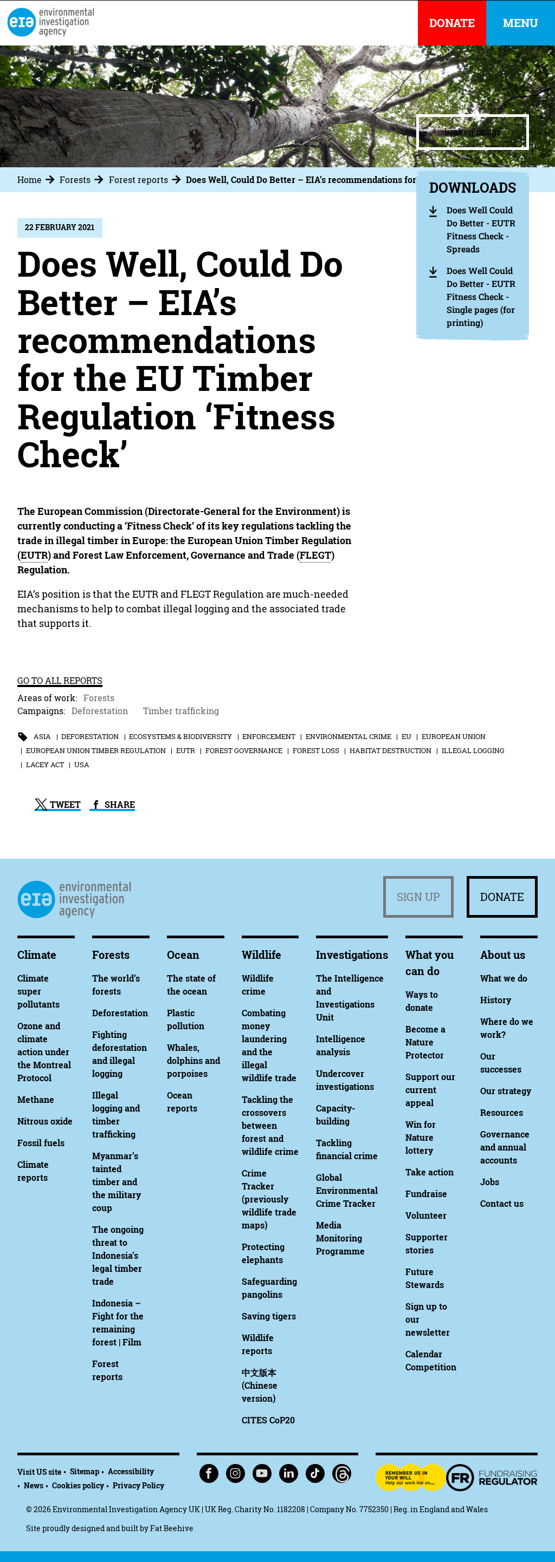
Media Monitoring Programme (340, 1238)
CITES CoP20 (268, 1420)
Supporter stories (426, 1243)
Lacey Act (45, 764)
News (33, 1485)
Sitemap (84, 1471)
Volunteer (426, 1215)
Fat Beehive (171, 1528)
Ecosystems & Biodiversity (180, 736)
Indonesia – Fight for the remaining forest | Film (118, 1322)
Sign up (418, 897)
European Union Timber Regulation (96, 750)
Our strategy (505, 1091)
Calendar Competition (430, 1360)
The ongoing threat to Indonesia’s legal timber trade (118, 1255)
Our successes (500, 1062)
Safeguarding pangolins (269, 1288)
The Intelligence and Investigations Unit (350, 997)
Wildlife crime (258, 984)
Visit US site (39, 1472)
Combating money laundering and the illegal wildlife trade (269, 1045)
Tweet (64, 805)
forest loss (316, 750)
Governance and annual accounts (505, 1147)
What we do (503, 978)
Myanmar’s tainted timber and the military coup (116, 1182)
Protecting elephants (263, 1253)
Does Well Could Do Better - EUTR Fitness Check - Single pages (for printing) (481, 296)
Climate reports (33, 1171)
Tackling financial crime (347, 1149)
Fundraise (426, 1194)
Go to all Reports (59, 681)
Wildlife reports (258, 1344)
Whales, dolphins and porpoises (193, 1061)
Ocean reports (182, 1101)
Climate (36, 954)
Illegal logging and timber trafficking (116, 1114)
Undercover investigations (345, 1080)
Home (29, 180)
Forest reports (138, 180)
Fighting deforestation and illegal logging (119, 1054)
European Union (454, 736)
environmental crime (348, 736)
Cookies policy (78, 1485)
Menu (520, 23)
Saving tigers (269, 1316)
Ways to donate (421, 1001)
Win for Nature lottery (420, 1137)
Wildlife (261, 954)
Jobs (489, 1182)
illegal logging (473, 750)
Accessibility (131, 1471)
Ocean (183, 954)
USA (81, 764)
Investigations (352, 954)
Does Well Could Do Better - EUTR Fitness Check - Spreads (481, 229)
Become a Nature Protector (425, 1042)
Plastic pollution (185, 1019)
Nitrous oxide (45, 1121)
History (495, 1000)
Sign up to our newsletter (427, 1319)
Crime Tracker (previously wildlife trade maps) (269, 1199)
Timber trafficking (181, 711)
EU (406, 736)
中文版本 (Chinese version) (260, 1385)
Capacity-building (335, 1114)
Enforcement (268, 736)
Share (118, 805)
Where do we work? (506, 1028)
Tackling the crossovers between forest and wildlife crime (270, 1126)
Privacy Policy (138, 1485)
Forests (75, 180)
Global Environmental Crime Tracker (347, 1191)
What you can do (429, 962)
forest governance (243, 750)
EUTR (185, 750)
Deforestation (100, 711)
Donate (502, 897)
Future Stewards (424, 1278)
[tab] (37, 179)
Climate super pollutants (38, 991)
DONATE (452, 23)
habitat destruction (390, 750)
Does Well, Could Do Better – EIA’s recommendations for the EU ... (320, 180)
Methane (35, 1100)
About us (502, 954)
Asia (42, 736)
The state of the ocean (191, 984)
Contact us (502, 1204)
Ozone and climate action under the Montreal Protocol (44, 1052)
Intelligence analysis (340, 1045)
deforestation (90, 736)
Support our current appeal (430, 1090)
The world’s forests (116, 984)
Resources (501, 1113)
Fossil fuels (40, 1143)
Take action (429, 1172)
